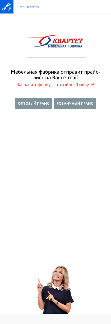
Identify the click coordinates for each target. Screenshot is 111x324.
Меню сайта (29, 7)
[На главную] (6, 6)
